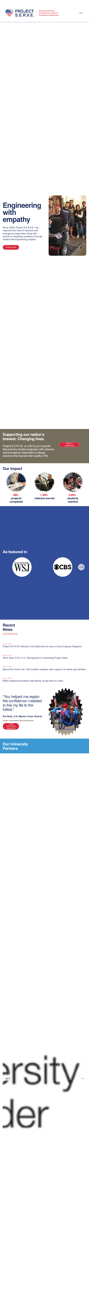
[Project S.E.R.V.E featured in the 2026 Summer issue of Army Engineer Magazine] (42, 640)
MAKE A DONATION (69, 444)
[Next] (81, 567)
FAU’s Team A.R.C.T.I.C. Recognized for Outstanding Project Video (35, 657)
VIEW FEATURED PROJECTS (11, 726)
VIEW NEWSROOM (10, 634)
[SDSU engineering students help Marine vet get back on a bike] (33, 674)
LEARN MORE (10, 247)
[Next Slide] (82, 1078)
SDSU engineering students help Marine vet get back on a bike (33, 680)
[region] (44, 567)
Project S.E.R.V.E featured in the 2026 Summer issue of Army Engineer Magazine (42, 646)
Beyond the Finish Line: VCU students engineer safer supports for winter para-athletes (44, 669)
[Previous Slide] (6, 1078)
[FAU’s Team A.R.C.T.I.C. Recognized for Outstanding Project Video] (35, 651)
